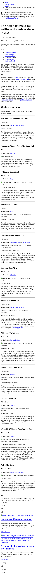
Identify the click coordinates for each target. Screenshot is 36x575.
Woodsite (13, 275)
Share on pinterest (10, 56)
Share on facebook (10, 52)
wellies (16, 77)
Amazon (12, 374)
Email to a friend (10, 61)
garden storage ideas (26, 100)
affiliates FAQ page (12, 18)
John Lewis (26, 242)
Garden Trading (15, 242)
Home (6, 2)
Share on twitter (9, 54)
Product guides (9, 4)
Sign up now (5, 559)
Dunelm (12, 153)
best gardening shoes (22, 79)
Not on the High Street (17, 125)
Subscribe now (5, 532)
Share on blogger (10, 59)
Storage (7, 6)
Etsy (11, 179)
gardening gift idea (17, 327)
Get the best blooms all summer (16, 519)
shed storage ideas (7, 100)
